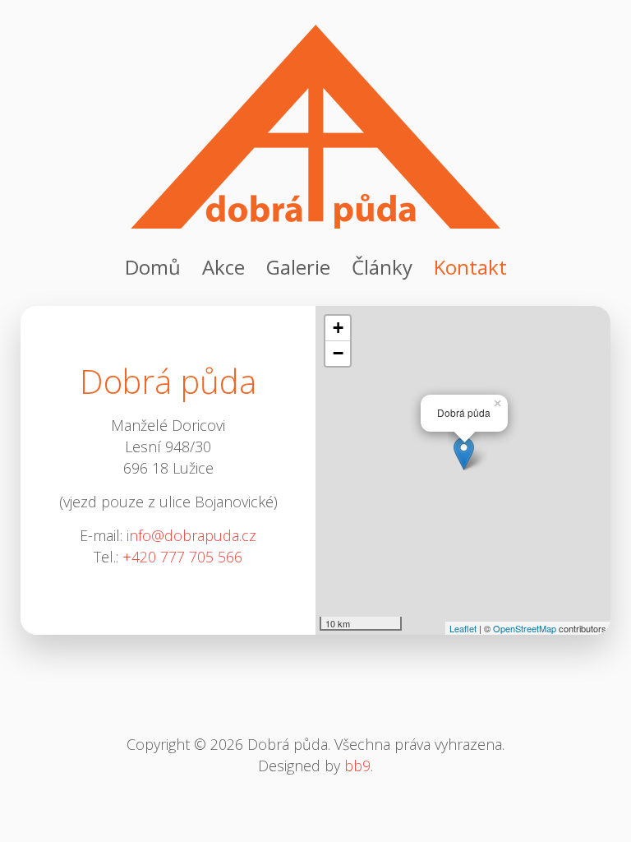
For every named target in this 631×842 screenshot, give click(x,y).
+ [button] (338, 327)
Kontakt (470, 266)
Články (382, 266)
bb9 (357, 765)
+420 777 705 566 (182, 557)
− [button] (338, 353)
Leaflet (463, 628)
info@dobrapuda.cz (191, 535)
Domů (153, 266)
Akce (223, 266)
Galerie (298, 266)
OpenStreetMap (524, 628)
